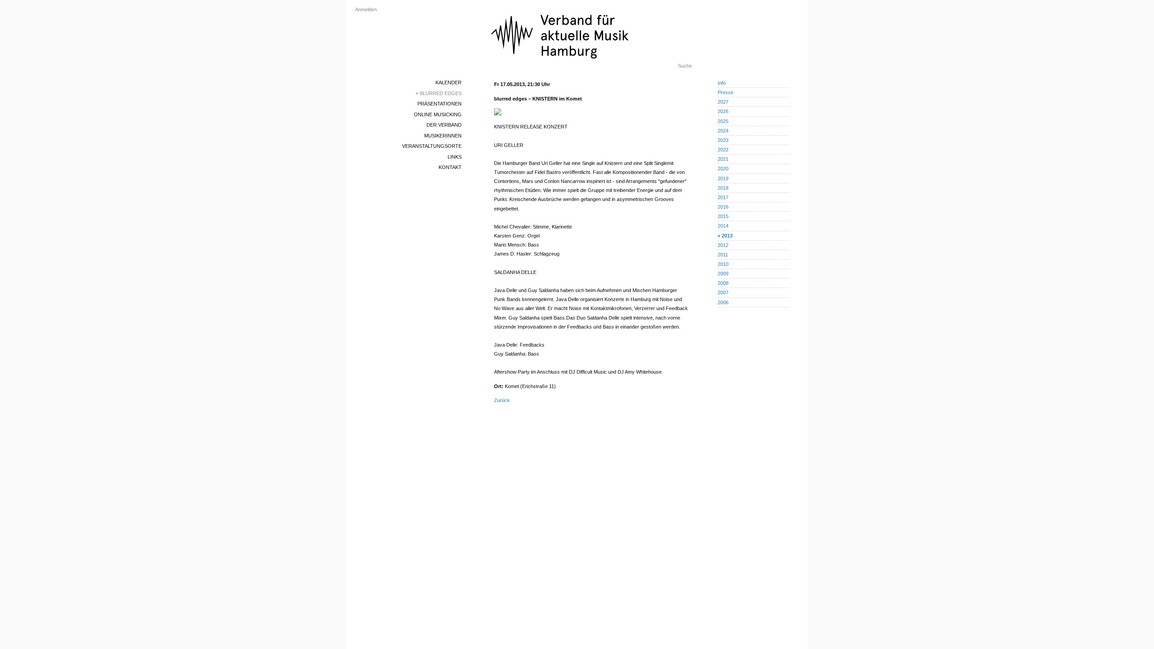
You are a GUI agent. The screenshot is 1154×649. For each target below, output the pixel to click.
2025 (723, 121)
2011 (723, 254)
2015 (723, 216)
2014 (723, 226)
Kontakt (450, 167)
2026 (723, 111)
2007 (723, 292)
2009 (723, 273)
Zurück (502, 400)
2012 (723, 245)
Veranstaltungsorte (432, 146)
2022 (723, 149)
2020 (723, 168)
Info (722, 83)
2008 (723, 283)
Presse (725, 92)
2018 (723, 188)
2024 (723, 130)
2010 (723, 264)
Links (455, 157)
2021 (723, 159)
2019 (723, 178)
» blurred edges (439, 93)
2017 (723, 197)
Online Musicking (438, 114)
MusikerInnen (443, 135)
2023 (723, 140)
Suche (685, 66)
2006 (723, 302)
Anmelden (366, 9)
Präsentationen (439, 103)
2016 (723, 207)
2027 (723, 102)
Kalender (448, 82)
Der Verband (444, 125)
